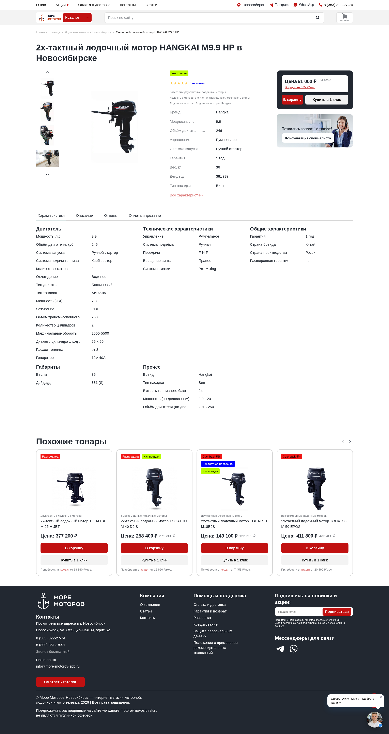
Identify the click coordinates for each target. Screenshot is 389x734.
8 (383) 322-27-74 (50, 638)
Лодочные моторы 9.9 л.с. (187, 97)
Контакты (128, 5)
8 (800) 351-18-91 (50, 645)
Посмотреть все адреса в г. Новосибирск (70, 623)
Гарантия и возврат (210, 611)
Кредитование (205, 624)
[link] (147, 32)
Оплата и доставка (94, 5)
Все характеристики (186, 195)
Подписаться (337, 612)
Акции (61, 5)
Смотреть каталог (60, 682)
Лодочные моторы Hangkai (213, 103)
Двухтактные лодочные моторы (205, 92)
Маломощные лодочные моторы (228, 97)
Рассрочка (202, 618)
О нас (41, 5)
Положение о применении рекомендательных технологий (215, 648)
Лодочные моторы (182, 103)
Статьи (151, 5)
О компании (150, 605)
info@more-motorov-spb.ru (58, 666)
